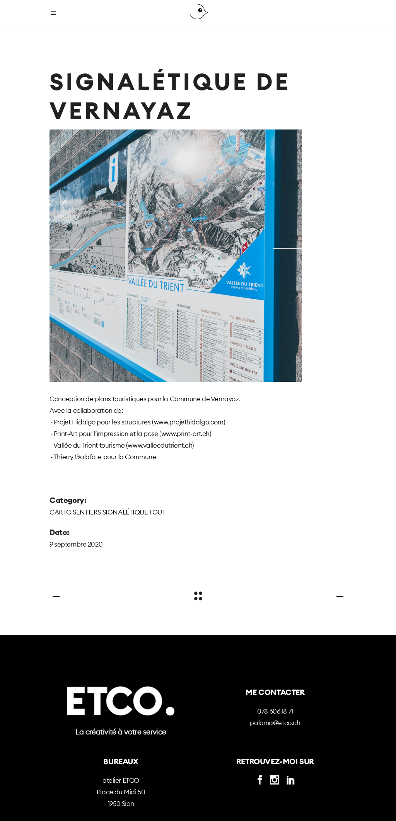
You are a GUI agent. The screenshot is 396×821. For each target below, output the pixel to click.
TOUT (157, 512)
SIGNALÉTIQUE (125, 512)
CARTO (61, 512)
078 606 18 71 (275, 711)
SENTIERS (87, 512)
